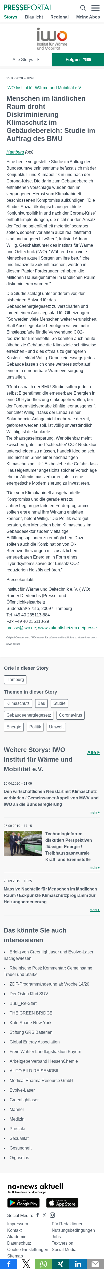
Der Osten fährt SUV (29, 993)
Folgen (73, 59)
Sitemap (15, 1256)
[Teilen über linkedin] (78, 1264)
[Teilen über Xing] (60, 1264)
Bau (41, 703)
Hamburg (15, 152)
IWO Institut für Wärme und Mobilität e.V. (44, 87)
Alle (92, 752)
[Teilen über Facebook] (8, 1264)
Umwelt (56, 727)
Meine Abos (88, 17)
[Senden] (95, 1264)
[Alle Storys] (52, 48)
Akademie (16, 1236)
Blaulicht (34, 17)
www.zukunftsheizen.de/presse (67, 628)
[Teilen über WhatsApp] (43, 1264)
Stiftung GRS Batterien (31, 1032)
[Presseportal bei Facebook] (36, 1215)
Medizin (17, 1119)
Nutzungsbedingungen (73, 1230)
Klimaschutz (18, 703)
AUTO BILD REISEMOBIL (34, 1071)
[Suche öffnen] (83, 8)
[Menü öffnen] (95, 8)
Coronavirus (70, 715)
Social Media (64, 1249)
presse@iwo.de (21, 628)
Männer (17, 1109)
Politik (35, 727)
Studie (59, 703)
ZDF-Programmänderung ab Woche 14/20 (49, 984)
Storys (10, 17)
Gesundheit (20, 1148)
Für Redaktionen (67, 1224)
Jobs (56, 1236)
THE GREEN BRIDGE (31, 1013)
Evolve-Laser (22, 1090)
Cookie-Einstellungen (27, 1249)
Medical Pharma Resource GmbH (41, 1080)
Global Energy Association (35, 1042)
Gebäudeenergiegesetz (28, 715)
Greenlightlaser (24, 1100)
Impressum (17, 1224)
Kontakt (14, 1230)
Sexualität (19, 1138)
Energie (13, 727)
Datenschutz (19, 1243)
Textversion (62, 1243)
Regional (59, 17)
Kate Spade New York (30, 1022)
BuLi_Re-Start (23, 1003)
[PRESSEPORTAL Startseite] (28, 8)
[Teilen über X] (26, 1264)
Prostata (17, 1128)
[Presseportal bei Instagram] (51, 1214)
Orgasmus (19, 1157)
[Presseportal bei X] (43, 1215)
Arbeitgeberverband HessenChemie (44, 1061)
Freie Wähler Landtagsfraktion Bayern (45, 1051)
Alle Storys (23, 59)
